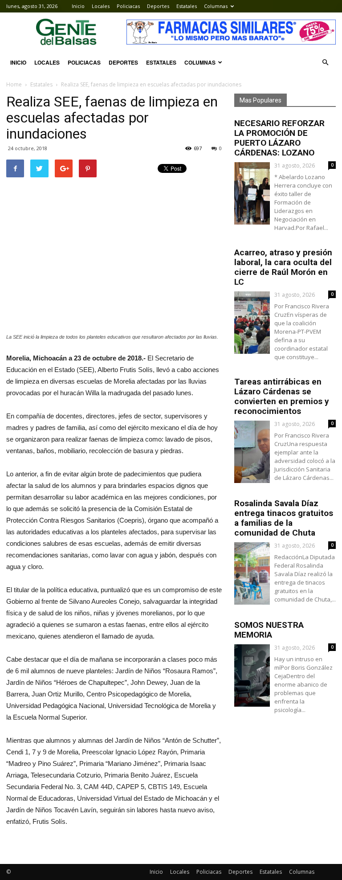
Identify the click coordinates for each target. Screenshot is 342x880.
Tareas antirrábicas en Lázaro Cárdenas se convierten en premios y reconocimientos (281, 396)
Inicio (78, 6)
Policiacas (128, 6)
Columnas (216, 6)
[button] (325, 62)
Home (14, 84)
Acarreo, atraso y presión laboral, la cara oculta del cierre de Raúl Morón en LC (283, 267)
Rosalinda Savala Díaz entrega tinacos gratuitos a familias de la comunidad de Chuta (283, 518)
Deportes (158, 6)
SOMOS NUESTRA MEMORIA (269, 630)
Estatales (186, 6)
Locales (101, 6)
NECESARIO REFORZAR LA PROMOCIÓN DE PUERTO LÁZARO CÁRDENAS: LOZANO (279, 138)
